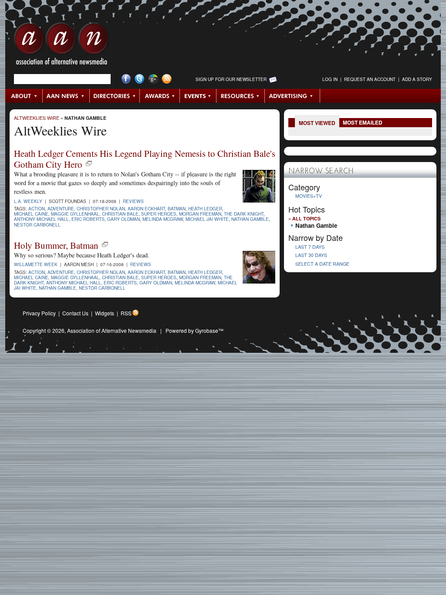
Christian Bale (120, 213)
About (24, 96)
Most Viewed (317, 123)
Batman (177, 208)
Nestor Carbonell (37, 224)
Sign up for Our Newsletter (231, 79)
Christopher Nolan (101, 208)
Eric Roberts (88, 219)
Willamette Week (35, 264)
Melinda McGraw (162, 219)
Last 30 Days (311, 255)
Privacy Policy (39, 313)
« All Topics (304, 218)
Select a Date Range (322, 263)
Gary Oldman (123, 219)
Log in (330, 79)
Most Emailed (362, 122)
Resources (240, 96)
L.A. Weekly (28, 201)
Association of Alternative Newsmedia (111, 330)
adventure (60, 208)
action (36, 208)
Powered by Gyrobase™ (194, 330)
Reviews (133, 201)
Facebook (126, 79)
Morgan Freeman (200, 213)
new (88, 163)
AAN (61, 46)
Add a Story (417, 79)
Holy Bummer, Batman (56, 245)
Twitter (140, 79)
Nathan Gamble (85, 118)
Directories (115, 96)
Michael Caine (31, 213)
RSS (126, 313)
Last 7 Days (309, 246)
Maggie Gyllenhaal (75, 213)
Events (198, 96)
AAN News (66, 96)
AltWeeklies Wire (36, 118)
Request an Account (369, 79)
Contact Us (75, 313)
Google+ (153, 79)
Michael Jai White (207, 219)
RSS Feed (167, 79)
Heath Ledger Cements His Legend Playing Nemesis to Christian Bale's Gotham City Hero (144, 158)
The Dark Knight (244, 213)
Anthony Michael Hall (41, 219)
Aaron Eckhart (146, 208)
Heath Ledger (205, 208)
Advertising (292, 96)
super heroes (158, 213)
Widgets (104, 313)
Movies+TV (308, 196)
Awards (160, 96)
